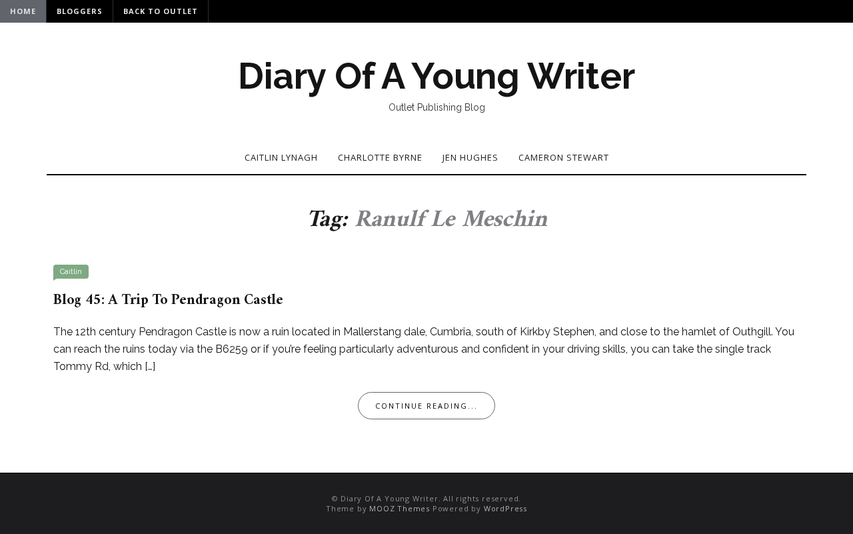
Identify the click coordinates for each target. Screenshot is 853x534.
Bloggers (80, 11)
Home (23, 11)
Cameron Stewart (563, 157)
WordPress (505, 508)
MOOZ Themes (399, 508)
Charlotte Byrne (380, 157)
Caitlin (71, 271)
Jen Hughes (470, 157)
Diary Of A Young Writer (436, 76)
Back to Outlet (160, 11)
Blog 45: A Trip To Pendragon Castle (168, 300)
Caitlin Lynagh (281, 157)
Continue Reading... (426, 406)
